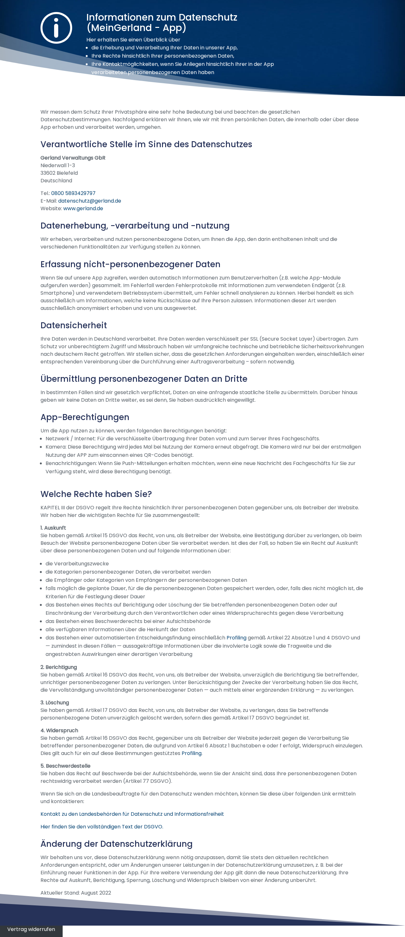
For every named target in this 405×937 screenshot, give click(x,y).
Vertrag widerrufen (31, 929)
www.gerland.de (83, 208)
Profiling (236, 637)
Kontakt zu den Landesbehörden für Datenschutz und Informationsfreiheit (132, 814)
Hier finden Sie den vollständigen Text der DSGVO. (101, 826)
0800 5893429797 (73, 193)
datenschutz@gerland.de (89, 200)
